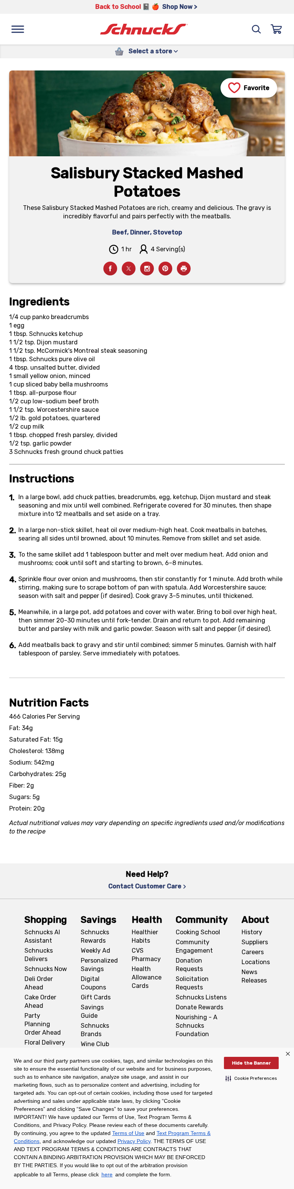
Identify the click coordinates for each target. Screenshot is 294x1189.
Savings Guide (92, 1011)
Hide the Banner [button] (251, 1063)
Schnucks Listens (201, 997)
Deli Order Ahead (38, 983)
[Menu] (17, 29)
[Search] (256, 29)
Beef (119, 232)
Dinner (140, 232)
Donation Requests (189, 965)
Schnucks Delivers (38, 955)
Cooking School (198, 932)
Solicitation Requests (192, 983)
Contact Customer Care (144, 886)
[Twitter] (129, 268)
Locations (256, 962)
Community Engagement (194, 946)
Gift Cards (96, 997)
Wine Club (95, 1044)
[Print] (184, 268)
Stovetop (167, 232)
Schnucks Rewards (95, 936)
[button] (251, 1078)
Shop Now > (179, 6)
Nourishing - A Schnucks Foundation (196, 1026)
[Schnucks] (144, 29)
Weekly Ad (95, 950)
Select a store (150, 51)
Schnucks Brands (95, 1030)
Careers (253, 952)
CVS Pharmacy (146, 955)
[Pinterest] (165, 268)
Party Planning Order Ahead (42, 1024)
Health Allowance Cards (147, 977)
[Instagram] (147, 268)
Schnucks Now (45, 969)
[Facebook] (110, 268)
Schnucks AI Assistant (42, 936)
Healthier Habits (145, 936)
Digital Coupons (93, 983)
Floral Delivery (44, 1042)
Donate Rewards (199, 1007)
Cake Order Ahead (40, 1001)
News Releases (254, 976)
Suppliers (255, 942)
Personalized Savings (99, 965)
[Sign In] (276, 29)
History (252, 932)
